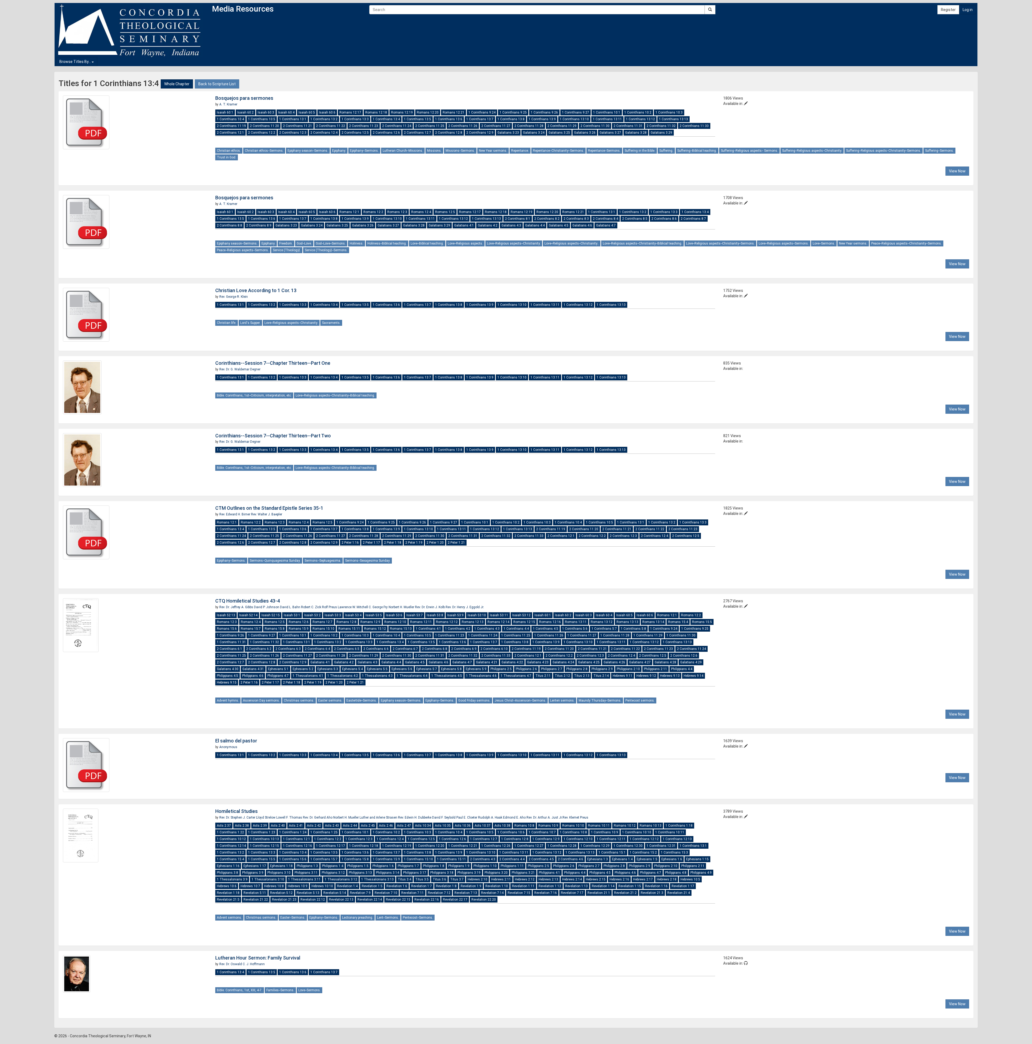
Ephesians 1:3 (597, 859)
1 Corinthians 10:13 (264, 839)
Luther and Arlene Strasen (379, 817)
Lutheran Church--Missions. (403, 151)
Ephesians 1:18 (281, 866)
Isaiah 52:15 (270, 615)
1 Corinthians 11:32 (264, 642)
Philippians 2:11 (655, 669)
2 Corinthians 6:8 (434, 649)
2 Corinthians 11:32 (661, 126)
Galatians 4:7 (606, 225)
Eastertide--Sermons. (361, 700)
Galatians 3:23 (508, 133)
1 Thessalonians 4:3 (377, 676)
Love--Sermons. (824, 243)
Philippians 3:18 (441, 873)
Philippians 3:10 (279, 873)
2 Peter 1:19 (413, 542)
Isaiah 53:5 (374, 615)
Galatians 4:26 (614, 662)
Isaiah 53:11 (499, 615)
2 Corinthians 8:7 (693, 219)
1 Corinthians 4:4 (516, 629)
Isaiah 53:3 (333, 615)
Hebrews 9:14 (693, 676)
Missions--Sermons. (460, 151)
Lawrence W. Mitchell (353, 607)
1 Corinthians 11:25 (515, 635)
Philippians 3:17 (414, 873)
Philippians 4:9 (701, 873)
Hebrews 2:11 (501, 879)
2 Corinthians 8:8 (229, 225)
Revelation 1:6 (396, 886)
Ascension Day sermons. (261, 700)
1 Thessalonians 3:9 (232, 879)
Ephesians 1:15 (697, 859)
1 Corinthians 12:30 (628, 846)
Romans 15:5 (702, 622)
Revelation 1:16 (656, 886)
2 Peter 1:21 (456, 542)
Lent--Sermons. (388, 917)
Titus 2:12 (562, 676)
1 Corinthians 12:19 (396, 846)
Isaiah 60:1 (225, 112)
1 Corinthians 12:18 (363, 846)
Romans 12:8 (346, 622)
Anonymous (228, 747)
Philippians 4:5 (227, 676)
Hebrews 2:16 (619, 879)
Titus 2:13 (581, 676)
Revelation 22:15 (398, 899)
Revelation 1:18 (228, 893)
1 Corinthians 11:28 (614, 635)
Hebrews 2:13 (548, 879)
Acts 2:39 (260, 825)
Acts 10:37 (482, 825)
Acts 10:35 (443, 825)
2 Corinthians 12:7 (417, 133)
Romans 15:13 (401, 629)
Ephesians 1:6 (671, 859)
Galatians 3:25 (559, 133)
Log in (968, 10)
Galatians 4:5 (558, 225)
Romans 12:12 (447, 622)
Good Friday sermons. (474, 700)
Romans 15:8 (275, 629)
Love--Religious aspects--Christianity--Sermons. (720, 243)
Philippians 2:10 (628, 669)
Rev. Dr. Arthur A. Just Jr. (544, 817)
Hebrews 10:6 (226, 886)
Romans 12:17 (350, 112)
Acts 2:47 (404, 825)
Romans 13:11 (576, 622)
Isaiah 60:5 (307, 112)
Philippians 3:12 (333, 873)
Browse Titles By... (75, 61)
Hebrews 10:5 (690, 879)
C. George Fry (379, 607)
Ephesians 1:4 (622, 859)
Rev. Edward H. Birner (235, 514)
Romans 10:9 (548, 825)
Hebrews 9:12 (646, 676)
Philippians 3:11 (306, 873)
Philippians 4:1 (549, 873)
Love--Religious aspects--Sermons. (784, 243)
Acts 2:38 (242, 825)
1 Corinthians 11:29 (647, 635)
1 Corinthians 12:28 (561, 846)
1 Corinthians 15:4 (230, 859)
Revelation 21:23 (284, 899)
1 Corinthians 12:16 (297, 846)
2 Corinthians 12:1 (230, 133)
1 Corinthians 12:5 (421, 839)
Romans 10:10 (573, 825)
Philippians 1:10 (485, 866)
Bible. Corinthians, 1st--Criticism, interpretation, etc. (254, 395)
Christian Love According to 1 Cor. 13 (255, 290)
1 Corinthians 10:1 (606, 112)
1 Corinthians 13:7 (479, 119)
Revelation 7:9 (360, 893)
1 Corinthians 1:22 (230, 832)
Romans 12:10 (395, 622)
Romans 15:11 (349, 629)
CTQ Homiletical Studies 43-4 (247, 601)
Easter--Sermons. (292, 917)
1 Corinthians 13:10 (574, 119)
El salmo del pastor (236, 741)
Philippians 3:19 (469, 873)
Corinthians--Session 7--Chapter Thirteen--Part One (272, 363)
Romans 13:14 (653, 622)
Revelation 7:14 (492, 893)
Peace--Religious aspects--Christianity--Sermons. (906, 243)
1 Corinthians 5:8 (633, 629)
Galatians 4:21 (486, 662)
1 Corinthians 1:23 (261, 832)
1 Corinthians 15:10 (418, 859)
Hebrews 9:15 (226, 682)
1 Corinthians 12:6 (452, 839)
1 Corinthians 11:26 (548, 635)
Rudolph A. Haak (490, 817)
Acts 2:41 (296, 825)
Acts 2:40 (278, 825)
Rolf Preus (330, 607)
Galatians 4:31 (253, 669)
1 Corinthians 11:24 (482, 635)
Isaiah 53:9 (455, 615)
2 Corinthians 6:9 (463, 649)
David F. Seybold (444, 817)
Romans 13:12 (601, 622)
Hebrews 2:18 (666, 879)
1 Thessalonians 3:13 (377, 879)
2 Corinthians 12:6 (386, 133)
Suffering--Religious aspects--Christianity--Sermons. (883, 151)
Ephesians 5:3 (327, 669)
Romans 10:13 (650, 825)
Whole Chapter (176, 84)
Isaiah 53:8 (435, 615)
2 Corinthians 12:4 (324, 133)
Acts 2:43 (332, 825)
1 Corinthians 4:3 (487, 629)
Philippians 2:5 (501, 669)
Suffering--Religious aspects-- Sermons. (749, 151)
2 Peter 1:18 (392, 542)
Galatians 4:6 (582, 225)
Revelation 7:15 (519, 893)
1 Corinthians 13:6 (448, 119)
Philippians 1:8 (433, 866)
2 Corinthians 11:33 (694, 126)
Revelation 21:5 (228, 899)
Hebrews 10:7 (250, 886)
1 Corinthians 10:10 (636, 832)
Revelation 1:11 (523, 886)
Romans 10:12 (625, 825)
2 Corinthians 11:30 (595, 126)
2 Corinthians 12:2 (261, 133)
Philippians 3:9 (252, 873)
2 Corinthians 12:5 (355, 133)
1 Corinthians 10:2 (637, 112)
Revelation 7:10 (386, 893)
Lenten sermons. (562, 700)
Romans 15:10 (323, 629)
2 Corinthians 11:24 (396, 126)
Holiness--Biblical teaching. (387, 243)
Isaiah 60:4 (286, 112)
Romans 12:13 (472, 622)
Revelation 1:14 (603, 886)
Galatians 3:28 (636, 133)
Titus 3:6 (439, 879)
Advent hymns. (228, 700)
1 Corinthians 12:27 (528, 846)
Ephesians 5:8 (451, 669)
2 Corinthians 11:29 (561, 126)
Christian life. (226, 323)
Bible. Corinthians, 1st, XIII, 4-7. (239, 990)
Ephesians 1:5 (647, 859)
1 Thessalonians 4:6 (481, 676)
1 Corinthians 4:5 (545, 629)
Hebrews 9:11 (622, 676)
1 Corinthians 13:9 (542, 119)
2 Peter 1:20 (435, 542)
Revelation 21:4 (678, 893)
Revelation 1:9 (471, 886)
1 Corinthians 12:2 (327, 839)
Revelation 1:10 (496, 886)
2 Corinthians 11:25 (429, 126)
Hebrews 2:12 (525, 879)
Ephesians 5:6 (402, 669)
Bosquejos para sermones (244, 98)
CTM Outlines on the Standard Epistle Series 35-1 (269, 508)
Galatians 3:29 (661, 133)
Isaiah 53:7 (414, 615)
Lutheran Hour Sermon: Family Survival (257, 958)
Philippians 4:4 (681, 669)
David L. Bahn (290, 607)
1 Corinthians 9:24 (482, 112)
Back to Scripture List (217, 84)
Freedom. (286, 243)
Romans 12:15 (524, 622)
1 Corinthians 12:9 (546, 839)
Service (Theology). (287, 250)
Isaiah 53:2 (312, 615)
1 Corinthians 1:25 (324, 832)
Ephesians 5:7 (426, 669)
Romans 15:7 (251, 629)
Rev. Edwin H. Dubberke (415, 817)
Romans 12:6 (299, 622)
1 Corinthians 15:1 (612, 852)
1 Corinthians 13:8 (511, 119)
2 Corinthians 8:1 (517, 219)
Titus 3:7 (457, 879)
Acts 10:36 (463, 825)
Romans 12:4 (421, 212)
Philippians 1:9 (459, 866)
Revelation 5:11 (254, 893)
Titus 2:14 (601, 676)
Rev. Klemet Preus (575, 817)
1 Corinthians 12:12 (644, 839)
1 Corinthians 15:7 (324, 859)
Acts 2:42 (314, 825)
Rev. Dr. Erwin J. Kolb (430, 607)
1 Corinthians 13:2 (324, 119)
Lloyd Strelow (266, 817)
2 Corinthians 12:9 (479, 133)
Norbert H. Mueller (402, 607)
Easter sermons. (330, 700)
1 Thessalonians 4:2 (342, 676)
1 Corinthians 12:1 (296, 839)
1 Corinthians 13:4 (386, 119)
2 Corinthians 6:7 (405, 649)
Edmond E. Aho (514, 817)
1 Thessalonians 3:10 (268, 879)
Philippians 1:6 (383, 866)
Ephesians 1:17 (254, 866)
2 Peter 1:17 (371, 542)
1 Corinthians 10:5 (261, 119)
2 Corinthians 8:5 (634, 219)
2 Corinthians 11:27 (495, 126)
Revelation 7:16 (545, 893)
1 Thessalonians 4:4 (412, 676)
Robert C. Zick (311, 607)
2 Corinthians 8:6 (664, 219)
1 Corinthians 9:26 (544, 112)
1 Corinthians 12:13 (677, 839)
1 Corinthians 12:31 (661, 846)
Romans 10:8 (524, 825)
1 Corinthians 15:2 (643, 852)
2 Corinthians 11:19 (231, 126)
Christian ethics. (229, 151)
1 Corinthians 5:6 (574, 629)
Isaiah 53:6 (394, 615)
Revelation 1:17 (683, 886)
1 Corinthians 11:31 (231, 642)
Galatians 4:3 (511, 225)
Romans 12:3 (397, 212)
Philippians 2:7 (551, 669)
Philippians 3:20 (496, 873)
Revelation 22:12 (312, 899)
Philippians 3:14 (387, 873)
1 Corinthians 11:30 (681, 635)
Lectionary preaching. (357, 917)
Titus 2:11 (543, 676)
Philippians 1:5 (357, 866)
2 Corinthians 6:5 (346, 649)
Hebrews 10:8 (274, 886)
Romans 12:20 (428, 112)
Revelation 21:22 (255, 899)
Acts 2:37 (224, 825)
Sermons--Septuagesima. (322, 560)
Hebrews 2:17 (643, 879)
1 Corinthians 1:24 (292, 832)
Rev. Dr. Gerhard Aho (318, 817)
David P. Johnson (267, 607)
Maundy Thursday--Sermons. (600, 700)
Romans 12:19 (402, 112)
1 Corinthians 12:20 (429, 846)
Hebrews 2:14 (572, 879)
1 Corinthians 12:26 (495, 846)
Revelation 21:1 (598, 893)
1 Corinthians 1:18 (679, 825)
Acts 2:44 (350, 825)
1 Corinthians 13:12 (640, 119)
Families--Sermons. (280, 990)
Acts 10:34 (423, 825)
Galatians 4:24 (563, 662)
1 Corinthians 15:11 (451, 859)
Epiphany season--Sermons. (308, 151)
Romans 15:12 (375, 629)
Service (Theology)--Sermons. (326, 250)
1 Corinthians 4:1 (428, 629)
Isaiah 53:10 (477, 615)
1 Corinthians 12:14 (231, 846)
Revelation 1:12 (550, 886)
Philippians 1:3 (307, 866)
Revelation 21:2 (625, 893)
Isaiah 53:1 (292, 615)
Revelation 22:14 (369, 899)
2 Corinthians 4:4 (512, 859)
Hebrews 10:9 (297, 886)
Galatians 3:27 (610, 133)
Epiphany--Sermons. (364, 151)
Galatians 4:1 (464, 225)
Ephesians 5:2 (303, 669)
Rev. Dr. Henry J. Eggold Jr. (465, 607)
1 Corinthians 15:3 (674, 852)
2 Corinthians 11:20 (264, 126)
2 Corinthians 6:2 (258, 649)
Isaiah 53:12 (521, 615)
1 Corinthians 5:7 (604, 629)
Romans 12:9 (370, 622)
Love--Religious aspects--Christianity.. (571, 243)
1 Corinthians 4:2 (457, 629)
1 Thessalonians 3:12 (341, 879)
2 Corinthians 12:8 (448, 133)
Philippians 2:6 (526, 669)
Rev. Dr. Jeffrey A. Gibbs (236, 607)
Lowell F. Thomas (289, 817)
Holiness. (356, 243)
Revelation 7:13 (465, 893)
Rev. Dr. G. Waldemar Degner (239, 369)
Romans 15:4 (678, 622)
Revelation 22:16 (426, 899)
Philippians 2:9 (602, 669)
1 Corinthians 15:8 (355, 859)
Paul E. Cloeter (467, 817)
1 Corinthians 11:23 (449, 635)
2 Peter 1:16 (350, 542)
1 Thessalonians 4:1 (308, 676)
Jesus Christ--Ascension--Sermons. (520, 700)
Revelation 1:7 (421, 886)
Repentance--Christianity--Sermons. (558, 151)
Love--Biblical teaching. (427, 243)
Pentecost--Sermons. (418, 917)
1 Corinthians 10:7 (542, 832)
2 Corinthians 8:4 (605, 219)
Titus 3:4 (404, 879)
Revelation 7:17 (572, 893)
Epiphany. (339, 151)
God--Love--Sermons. (331, 243)
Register (948, 10)
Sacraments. (331, 323)
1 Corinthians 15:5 (261, 859)
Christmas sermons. (299, 700)
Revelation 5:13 (308, 893)
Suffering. (666, 151)
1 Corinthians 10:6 (511, 832)
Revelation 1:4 (347, 886)
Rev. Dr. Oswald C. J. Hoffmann (242, 964)
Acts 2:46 (386, 825)
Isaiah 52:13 (226, 615)
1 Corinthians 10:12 (231, 839)
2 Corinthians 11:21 (297, 126)
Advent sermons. (229, 917)
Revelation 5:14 (334, 893)
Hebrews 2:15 (595, 879)
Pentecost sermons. (640, 700)
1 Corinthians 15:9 (386, 859)
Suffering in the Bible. (640, 151)
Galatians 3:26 (585, 133)
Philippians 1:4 (332, 866)
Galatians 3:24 (533, 133)
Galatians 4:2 (487, 225)
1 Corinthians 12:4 (390, 839)
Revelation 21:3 (652, 893)
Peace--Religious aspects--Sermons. (243, 250)
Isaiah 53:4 (353, 615)
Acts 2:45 (368, 825)
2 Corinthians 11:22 (330, 126)
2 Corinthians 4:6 (570, 859)
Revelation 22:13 (341, 899)
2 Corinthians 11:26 (462, 126)
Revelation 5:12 (281, 893)
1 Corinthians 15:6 (292, 859)
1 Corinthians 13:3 (355, 119)
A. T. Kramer (228, 104)
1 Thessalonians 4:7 (516, 676)
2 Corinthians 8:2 (547, 219)
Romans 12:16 (550, 622)
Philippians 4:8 (675, 873)
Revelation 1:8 (446, 886)
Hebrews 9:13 (670, 676)
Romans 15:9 (299, 629)
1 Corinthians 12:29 (595, 846)
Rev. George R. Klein (233, 297)
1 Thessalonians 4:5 (446, 676)
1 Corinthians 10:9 (604, 832)
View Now (957, 171)
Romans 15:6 (227, 629)
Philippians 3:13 (360, 873)
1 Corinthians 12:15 (264, 846)
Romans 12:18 (376, 112)
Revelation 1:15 (629, 886)
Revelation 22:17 (455, 899)
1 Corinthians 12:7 (483, 839)
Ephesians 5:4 (352, 669)
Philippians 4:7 (278, 676)
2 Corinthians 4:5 (541, 859)
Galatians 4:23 (538, 662)
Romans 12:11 (421, 622)
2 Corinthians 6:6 (376, 649)
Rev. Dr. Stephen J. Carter (237, 817)
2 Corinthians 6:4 (317, 649)
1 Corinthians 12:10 (578, 839)
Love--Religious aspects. (465, 243)
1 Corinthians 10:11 (669, 832)
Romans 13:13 (627, 622)
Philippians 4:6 (252, 676)
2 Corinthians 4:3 (482, 859)
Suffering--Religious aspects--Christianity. (812, 151)
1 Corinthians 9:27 (575, 112)
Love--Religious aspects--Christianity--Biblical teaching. (642, 243)
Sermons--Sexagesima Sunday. (367, 560)
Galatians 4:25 (589, 662)
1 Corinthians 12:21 (462, 846)
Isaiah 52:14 (248, 615)
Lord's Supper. (250, 323)
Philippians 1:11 (512, 866)
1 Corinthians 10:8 (573, 832)
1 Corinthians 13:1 (292, 119)
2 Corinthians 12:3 (292, 133)
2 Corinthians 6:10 (494, 649)
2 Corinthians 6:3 (288, 649)
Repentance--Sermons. (604, 151)
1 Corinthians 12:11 (611, 839)
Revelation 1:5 (372, 886)
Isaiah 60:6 (327, 112)
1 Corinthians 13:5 (417, 119)
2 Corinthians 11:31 (628, 126)
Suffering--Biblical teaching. (697, 151)
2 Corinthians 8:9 (258, 225)
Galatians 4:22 (512, 662)
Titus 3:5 (422, 879)
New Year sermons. (493, 151)
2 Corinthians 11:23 (363, 126)
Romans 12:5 (445, 212)
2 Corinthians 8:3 (576, 219)
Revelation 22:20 (483, 899)
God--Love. (304, 243)
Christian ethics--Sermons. (264, 151)
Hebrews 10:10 (322, 886)
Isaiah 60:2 (245, 112)
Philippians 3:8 (227, 873)
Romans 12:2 (373, 212)
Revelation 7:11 (412, 893)
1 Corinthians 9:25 (513, 112)
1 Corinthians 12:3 (358, 839)
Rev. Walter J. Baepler (266, 514)
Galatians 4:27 (640, 662)
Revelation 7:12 (439, 893)
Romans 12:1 (349, 212)
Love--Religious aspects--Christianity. (513, 243)
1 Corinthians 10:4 (230, 119)
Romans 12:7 (322, 622)
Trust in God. (226, 157)
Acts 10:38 (502, 825)
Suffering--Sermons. (939, 151)
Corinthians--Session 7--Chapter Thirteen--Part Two (273, 435)
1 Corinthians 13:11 (607, 119)
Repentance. (520, 151)
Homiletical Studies (236, 811)
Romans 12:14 (498, 622)
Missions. (434, 151)
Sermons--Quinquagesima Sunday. (275, 560)
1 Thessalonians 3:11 (304, 879)
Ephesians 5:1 (278, 669)
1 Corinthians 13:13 (673, 119)
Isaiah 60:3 (266, 112)
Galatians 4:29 (691, 662)
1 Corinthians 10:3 (669, 112)
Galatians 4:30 (227, 669)
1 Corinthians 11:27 (581, 635)
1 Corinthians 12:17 (330, 846)
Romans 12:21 (453, 112)
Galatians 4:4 (535, 225)
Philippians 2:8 (576, 669)
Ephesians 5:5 (377, 669)
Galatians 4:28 (665, 662)
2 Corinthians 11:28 (528, 126)
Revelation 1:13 (576, 886)
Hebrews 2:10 (477, 879)
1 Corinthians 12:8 (514, 839)
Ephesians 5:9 (476, 669)
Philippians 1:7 (408, 866)
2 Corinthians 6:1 (229, 649)
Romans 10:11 (599, 825)
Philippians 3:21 (523, 873)
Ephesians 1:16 (228, 866)
